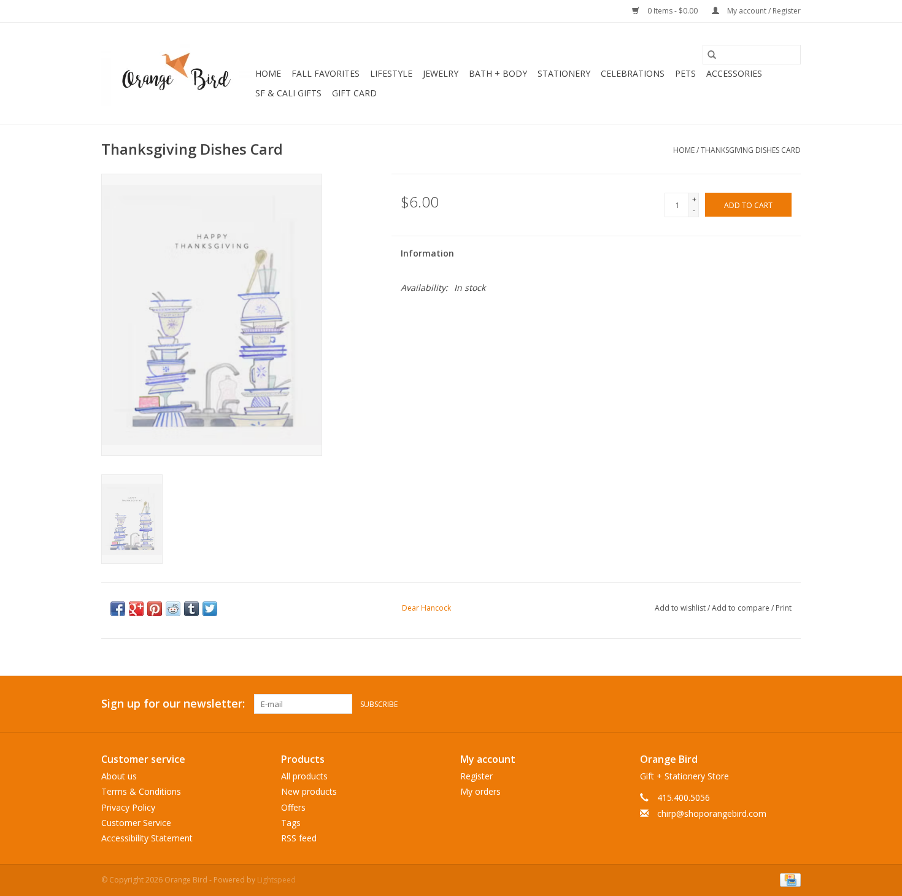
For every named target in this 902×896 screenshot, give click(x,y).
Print (784, 608)
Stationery (564, 73)
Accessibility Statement (147, 838)
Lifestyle (391, 73)
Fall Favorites (325, 73)
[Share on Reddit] (173, 608)
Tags (291, 822)
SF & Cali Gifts (288, 93)
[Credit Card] (788, 879)
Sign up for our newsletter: (173, 703)
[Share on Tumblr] (191, 608)
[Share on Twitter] (209, 608)
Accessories (734, 73)
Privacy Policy (128, 807)
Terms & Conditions (141, 791)
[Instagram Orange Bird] (791, 704)
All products (304, 776)
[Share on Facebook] (117, 608)
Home (268, 73)
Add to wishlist (681, 608)
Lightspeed (276, 880)
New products (309, 791)
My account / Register (763, 11)
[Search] (712, 54)
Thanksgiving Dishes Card (751, 150)
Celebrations (633, 73)
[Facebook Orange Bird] (769, 704)
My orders (480, 791)
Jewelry (440, 73)
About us (119, 776)
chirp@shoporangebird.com (711, 813)
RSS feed (299, 838)
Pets (685, 73)
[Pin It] (154, 608)
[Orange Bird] (176, 73)
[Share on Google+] (136, 608)
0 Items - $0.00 (673, 11)
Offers (293, 807)
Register (476, 776)
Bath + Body (498, 73)
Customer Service (136, 822)
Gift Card (354, 93)
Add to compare (741, 608)
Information (427, 253)
